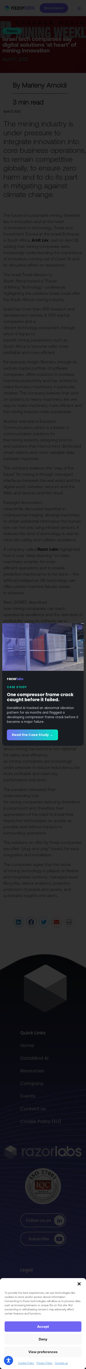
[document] (43, 684)
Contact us (61, 1363)
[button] (79, 1284)
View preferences (43, 1352)
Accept (43, 1326)
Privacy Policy (44, 1363)
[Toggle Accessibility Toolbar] (8, 1360)
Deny (43, 1339)
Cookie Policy (26, 1363)
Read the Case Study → (32, 734)
